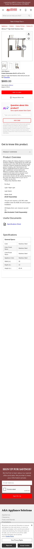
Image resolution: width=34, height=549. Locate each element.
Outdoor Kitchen (20, 26)
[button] (3, 10)
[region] (17, 536)
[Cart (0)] (31, 10)
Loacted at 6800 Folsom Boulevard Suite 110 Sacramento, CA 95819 (17, 3)
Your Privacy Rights (17, 540)
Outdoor (11, 26)
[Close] (32, 525)
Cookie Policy (10, 536)
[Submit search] (29, 15)
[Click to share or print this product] (29, 34)
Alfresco (11, 85)
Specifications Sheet (14, 224)
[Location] (20, 10)
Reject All (9, 545)
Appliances (5, 26)
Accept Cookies (24, 545)
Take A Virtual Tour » (17, 21)
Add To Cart (17, 92)
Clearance (5, 517)
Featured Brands (8, 520)
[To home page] (11, 10)
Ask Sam (17, 120)
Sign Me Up (17, 496)
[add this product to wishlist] (29, 38)
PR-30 (8, 87)
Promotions (6, 522)
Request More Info (18, 97)
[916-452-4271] (25, 10)
